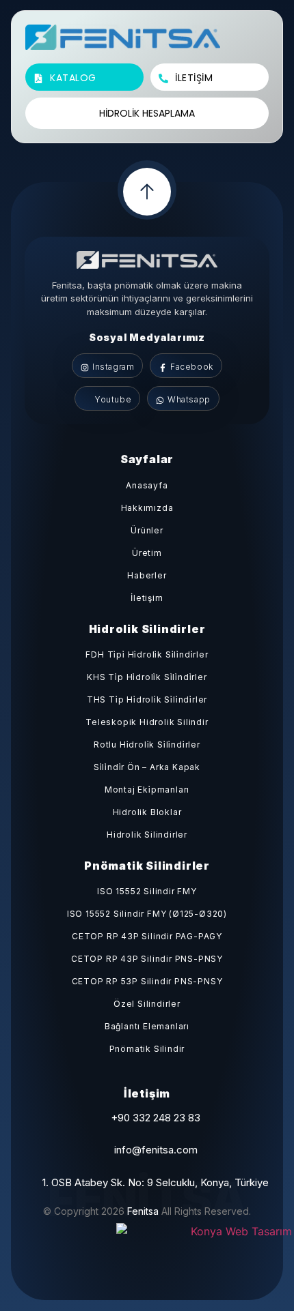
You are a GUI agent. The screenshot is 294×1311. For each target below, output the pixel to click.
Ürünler (147, 530)
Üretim (147, 553)
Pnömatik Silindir (147, 1049)
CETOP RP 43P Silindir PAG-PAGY (147, 936)
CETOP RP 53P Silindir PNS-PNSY (147, 981)
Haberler (146, 575)
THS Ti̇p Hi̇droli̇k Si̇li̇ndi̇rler (147, 699)
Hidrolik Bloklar (147, 812)
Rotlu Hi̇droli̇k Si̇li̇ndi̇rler (147, 744)
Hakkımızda (147, 508)
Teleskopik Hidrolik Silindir (146, 722)
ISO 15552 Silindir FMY (147, 891)
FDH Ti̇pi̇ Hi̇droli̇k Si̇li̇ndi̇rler (146, 654)
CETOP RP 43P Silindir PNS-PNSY (147, 959)
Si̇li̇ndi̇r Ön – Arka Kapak (147, 767)
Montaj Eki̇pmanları (147, 789)
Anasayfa (147, 485)
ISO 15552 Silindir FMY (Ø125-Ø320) (147, 914)
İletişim (147, 598)
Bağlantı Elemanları (147, 1026)
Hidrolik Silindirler (147, 834)
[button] (253, 42)
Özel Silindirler (147, 1004)
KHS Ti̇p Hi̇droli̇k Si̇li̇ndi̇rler (146, 677)
